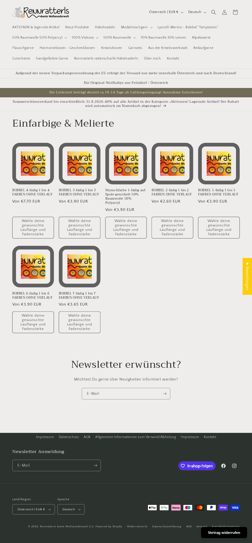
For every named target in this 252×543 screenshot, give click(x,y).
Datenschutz (69, 437)
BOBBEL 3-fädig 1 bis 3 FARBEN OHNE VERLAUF (79, 192)
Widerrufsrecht (137, 526)
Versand (201, 526)
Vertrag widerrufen (224, 532)
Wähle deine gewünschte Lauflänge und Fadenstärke (33, 227)
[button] (136, 27)
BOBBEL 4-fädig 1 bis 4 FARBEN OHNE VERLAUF (32, 192)
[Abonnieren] (164, 393)
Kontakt (210, 437)
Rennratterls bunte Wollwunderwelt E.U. (67, 526)
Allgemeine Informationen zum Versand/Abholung (135, 437)
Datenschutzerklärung (166, 526)
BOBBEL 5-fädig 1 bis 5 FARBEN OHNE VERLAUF (218, 192)
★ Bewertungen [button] (247, 276)
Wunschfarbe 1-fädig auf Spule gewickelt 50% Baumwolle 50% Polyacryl (125, 196)
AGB (87, 437)
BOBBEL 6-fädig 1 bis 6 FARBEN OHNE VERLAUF (32, 296)
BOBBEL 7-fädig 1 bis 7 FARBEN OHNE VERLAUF (79, 296)
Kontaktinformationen (226, 526)
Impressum (45, 437)
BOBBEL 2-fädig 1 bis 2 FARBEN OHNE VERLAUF (172, 192)
